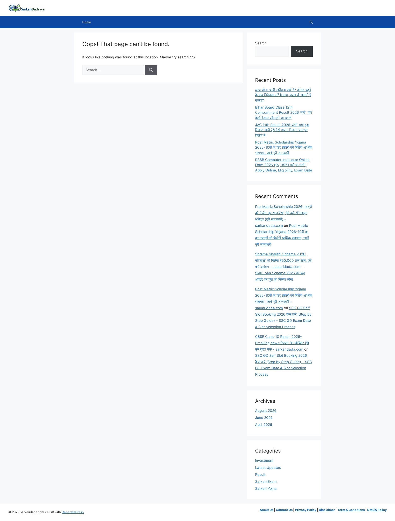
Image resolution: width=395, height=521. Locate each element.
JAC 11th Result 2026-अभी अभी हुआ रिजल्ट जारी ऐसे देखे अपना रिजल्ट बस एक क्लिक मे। (282, 130)
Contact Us (284, 510)
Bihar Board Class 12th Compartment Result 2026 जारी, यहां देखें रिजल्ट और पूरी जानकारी (283, 112)
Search (261, 43)
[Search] (151, 70)
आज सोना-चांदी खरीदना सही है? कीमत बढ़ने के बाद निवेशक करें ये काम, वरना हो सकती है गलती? (283, 95)
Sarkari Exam (266, 481)
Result (260, 474)
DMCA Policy (377, 510)
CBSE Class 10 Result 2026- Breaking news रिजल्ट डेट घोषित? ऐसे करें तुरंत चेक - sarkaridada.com (282, 343)
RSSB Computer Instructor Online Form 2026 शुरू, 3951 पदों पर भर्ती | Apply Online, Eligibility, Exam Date (283, 165)
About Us (266, 510)
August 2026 (265, 411)
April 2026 (263, 425)
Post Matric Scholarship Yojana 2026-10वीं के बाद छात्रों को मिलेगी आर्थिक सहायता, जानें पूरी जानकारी (283, 147)
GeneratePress (73, 512)
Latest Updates (268, 467)
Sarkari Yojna (266, 488)
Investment (264, 460)
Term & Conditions (351, 510)
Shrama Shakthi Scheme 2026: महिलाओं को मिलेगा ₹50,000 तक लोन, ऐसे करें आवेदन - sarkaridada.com (283, 260)
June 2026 (264, 418)
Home (86, 22)
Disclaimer (327, 510)
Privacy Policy (305, 510)
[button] (311, 22)
